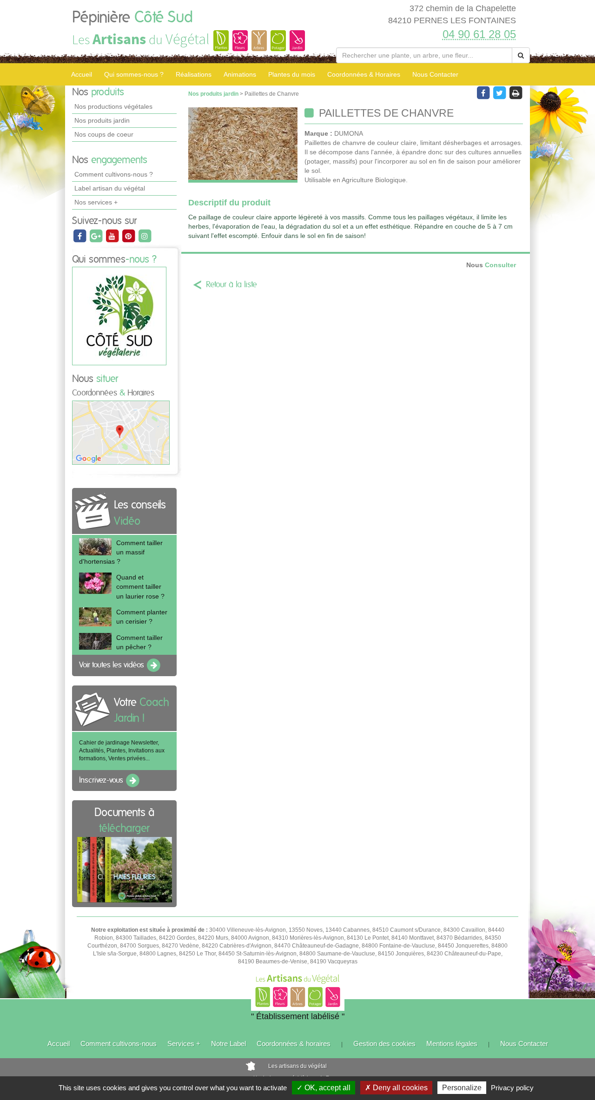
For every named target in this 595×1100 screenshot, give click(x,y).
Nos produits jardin (102, 120)
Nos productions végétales (113, 106)
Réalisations (194, 74)
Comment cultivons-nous (118, 1043)
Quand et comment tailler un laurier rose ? (140, 586)
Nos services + (96, 202)
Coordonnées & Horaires (363, 74)
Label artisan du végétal (109, 188)
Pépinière (132, 18)
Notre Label (228, 1043)
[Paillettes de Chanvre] (243, 145)
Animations (240, 74)
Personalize (462, 1088)
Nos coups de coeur (103, 134)
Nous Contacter (435, 74)
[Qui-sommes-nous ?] (119, 316)
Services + (183, 1043)
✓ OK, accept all (323, 1088)
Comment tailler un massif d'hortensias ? (121, 552)
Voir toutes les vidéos (112, 665)
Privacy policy (512, 1088)
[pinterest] (129, 235)
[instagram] (144, 235)
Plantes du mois (291, 74)
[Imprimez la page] (515, 92)
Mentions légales (451, 1043)
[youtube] (113, 235)
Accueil (81, 74)
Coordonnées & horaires (294, 1043)
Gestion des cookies (384, 1043)
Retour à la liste (231, 285)
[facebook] (80, 235)
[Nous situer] (121, 432)
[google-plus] (96, 235)
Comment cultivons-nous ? (113, 174)
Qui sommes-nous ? (134, 74)
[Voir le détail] (95, 546)
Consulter (491, 265)
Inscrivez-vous (102, 780)
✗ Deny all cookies (396, 1088)
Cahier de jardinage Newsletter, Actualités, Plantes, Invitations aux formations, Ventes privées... (122, 750)
